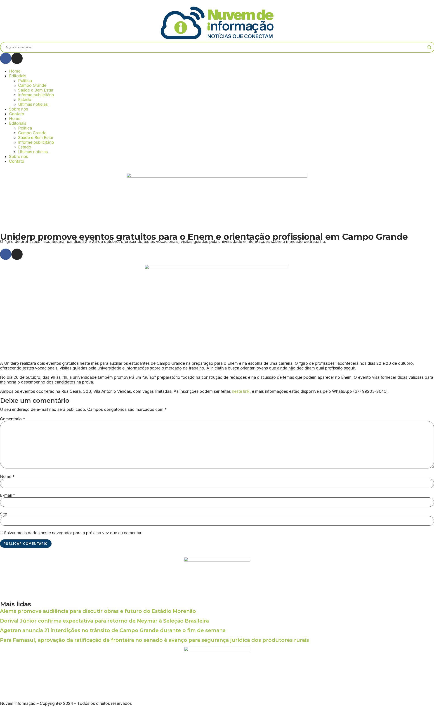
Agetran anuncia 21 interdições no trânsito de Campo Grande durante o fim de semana (113, 630)
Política (25, 80)
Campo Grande (32, 85)
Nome (7, 477)
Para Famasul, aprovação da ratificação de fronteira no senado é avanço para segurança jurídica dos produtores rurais (154, 640)
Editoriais (17, 75)
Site (3, 514)
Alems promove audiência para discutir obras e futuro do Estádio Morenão (98, 611)
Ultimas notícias (33, 104)
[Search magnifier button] (429, 47)
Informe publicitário (36, 94)
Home (14, 71)
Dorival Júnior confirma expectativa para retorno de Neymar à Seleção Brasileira (104, 621)
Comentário (12, 419)
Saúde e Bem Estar (35, 90)
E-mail (7, 495)
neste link (241, 391)
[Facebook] (5, 58)
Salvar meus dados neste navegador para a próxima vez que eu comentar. (73, 533)
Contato (16, 113)
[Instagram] (17, 58)
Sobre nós (18, 109)
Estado (24, 99)
